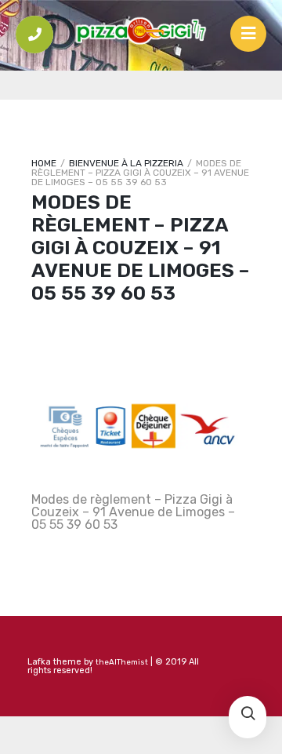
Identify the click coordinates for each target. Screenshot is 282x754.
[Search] (247, 715)
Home (43, 163)
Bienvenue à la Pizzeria (126, 163)
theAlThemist (122, 662)
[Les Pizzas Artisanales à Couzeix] (141, 32)
